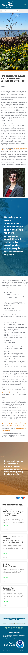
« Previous (3, 609)
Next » (25, 609)
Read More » (6, 525)
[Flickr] (22, 628)
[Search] (18, 11)
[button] (17, 498)
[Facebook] (6, 628)
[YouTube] (16, 628)
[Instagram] (11, 628)
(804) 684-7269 (8, 636)
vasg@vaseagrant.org (9, 637)
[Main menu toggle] (25, 4)
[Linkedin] (19, 628)
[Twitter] (9, 628)
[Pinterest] (14, 628)
